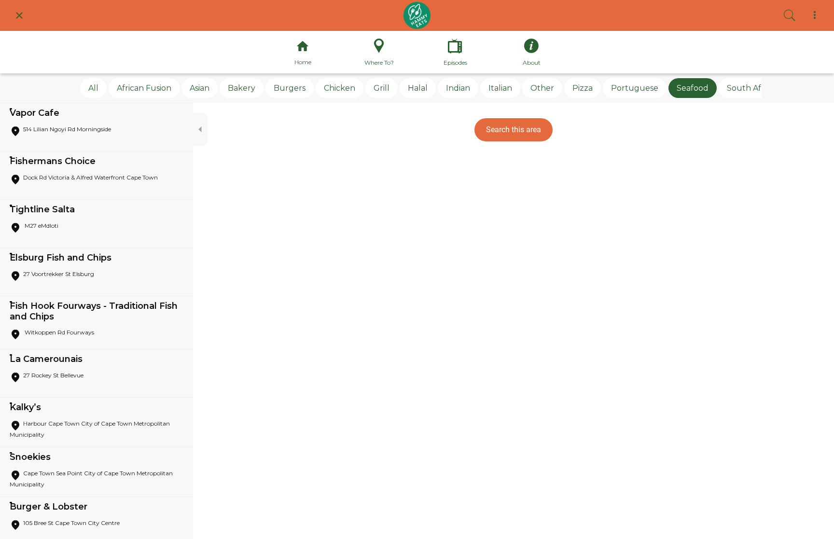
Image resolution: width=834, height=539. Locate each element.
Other (542, 88)
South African (753, 88)
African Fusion (144, 88)
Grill (381, 88)
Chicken (339, 88)
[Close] (19, 15)
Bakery (241, 88)
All (93, 88)
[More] (814, 15)
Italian (500, 88)
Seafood (693, 88)
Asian (199, 88)
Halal (418, 88)
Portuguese (634, 88)
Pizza (582, 88)
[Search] (789, 15)
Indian (458, 88)
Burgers (290, 88)
